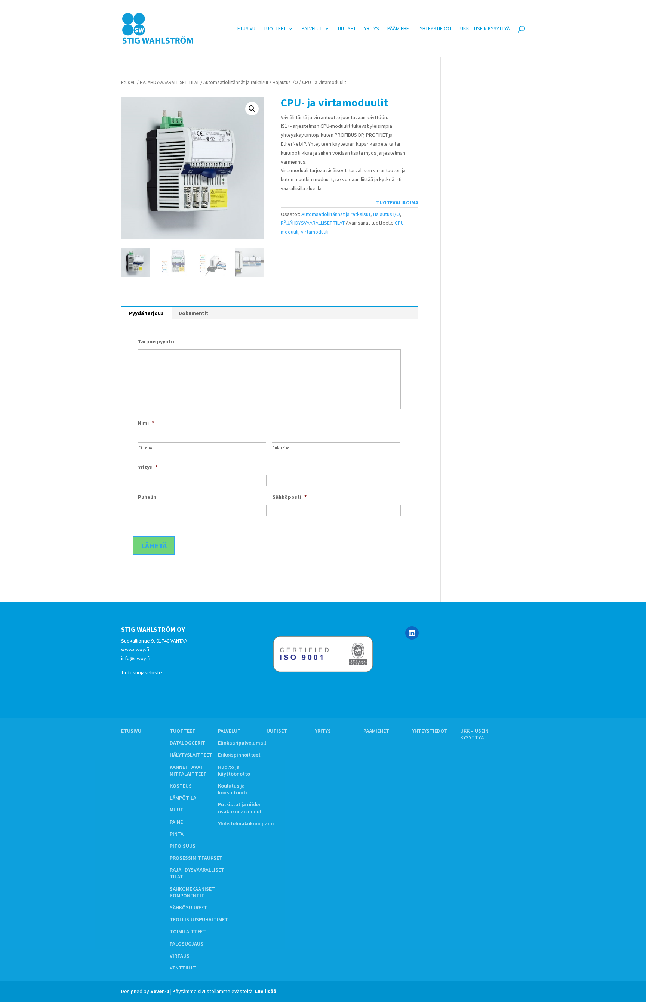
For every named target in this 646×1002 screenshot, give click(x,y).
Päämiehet (399, 29)
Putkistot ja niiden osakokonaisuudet (240, 807)
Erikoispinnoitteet (239, 754)
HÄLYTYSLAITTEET (191, 754)
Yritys (371, 29)
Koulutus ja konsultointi (232, 789)
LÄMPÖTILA (183, 797)
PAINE (176, 822)
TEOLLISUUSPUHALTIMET (199, 919)
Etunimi (146, 448)
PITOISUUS (183, 845)
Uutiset (347, 29)
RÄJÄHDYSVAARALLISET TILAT (169, 82)
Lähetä (154, 545)
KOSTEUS (181, 785)
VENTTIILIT (183, 967)
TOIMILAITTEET (188, 931)
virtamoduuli (315, 231)
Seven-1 (159, 991)
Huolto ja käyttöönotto (234, 770)
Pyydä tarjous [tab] (146, 313)
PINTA (177, 834)
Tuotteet (275, 29)
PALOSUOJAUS (186, 943)
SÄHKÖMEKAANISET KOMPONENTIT (192, 892)
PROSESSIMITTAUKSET (196, 857)
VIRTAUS (180, 955)
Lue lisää (265, 991)
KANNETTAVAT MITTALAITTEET (188, 770)
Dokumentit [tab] (194, 313)
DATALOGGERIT (187, 742)
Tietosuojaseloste (141, 672)
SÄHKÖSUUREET (188, 907)
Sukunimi (281, 448)
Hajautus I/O (285, 82)
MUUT (177, 809)
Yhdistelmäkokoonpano (246, 823)
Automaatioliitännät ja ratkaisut (235, 82)
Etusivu (246, 29)
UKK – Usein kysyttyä (485, 29)
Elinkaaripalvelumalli (243, 742)
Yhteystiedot (436, 29)
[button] (252, 108)
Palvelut (312, 29)
